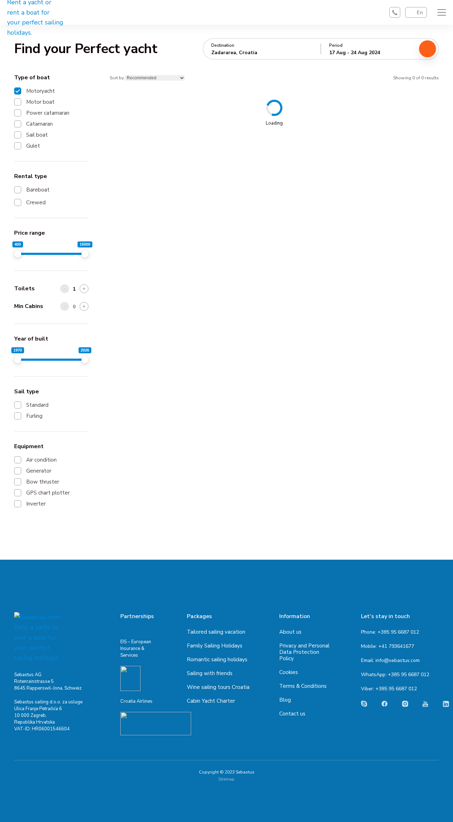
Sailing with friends (210, 673)
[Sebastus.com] (40, 637)
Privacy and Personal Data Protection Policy (304, 652)
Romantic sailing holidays (217, 659)
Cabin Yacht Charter (211, 701)
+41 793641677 (396, 646)
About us (290, 632)
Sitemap (226, 779)
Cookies (288, 672)
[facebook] (385, 704)
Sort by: (117, 77)
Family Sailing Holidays (214, 646)
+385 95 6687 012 (398, 632)
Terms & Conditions (303, 686)
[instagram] (405, 704)
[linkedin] (446, 704)
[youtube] (426, 704)
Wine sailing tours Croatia (218, 687)
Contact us (292, 713)
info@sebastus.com (397, 660)
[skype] (364, 704)
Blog (285, 700)
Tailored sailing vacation (216, 632)
